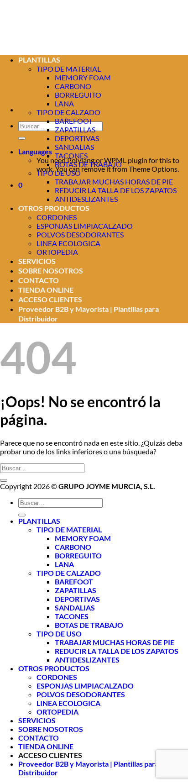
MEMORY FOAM (83, 77)
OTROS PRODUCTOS (53, 208)
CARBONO (73, 546)
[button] (20, 184)
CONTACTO (38, 280)
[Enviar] (22, 138)
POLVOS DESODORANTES (80, 234)
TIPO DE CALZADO (68, 112)
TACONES (71, 155)
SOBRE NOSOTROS (50, 270)
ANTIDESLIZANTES (86, 199)
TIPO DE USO (59, 172)
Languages (35, 151)
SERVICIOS (37, 261)
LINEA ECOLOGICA (68, 243)
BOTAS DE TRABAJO (88, 164)
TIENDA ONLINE (45, 289)
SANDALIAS (74, 146)
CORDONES (57, 217)
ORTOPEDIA (57, 251)
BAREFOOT (74, 120)
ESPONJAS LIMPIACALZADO (85, 225)
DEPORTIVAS (77, 138)
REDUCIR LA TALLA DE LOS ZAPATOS (116, 190)
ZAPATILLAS (75, 129)
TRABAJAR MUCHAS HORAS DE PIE (114, 181)
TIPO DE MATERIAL (69, 529)
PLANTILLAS (39, 520)
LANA (64, 103)
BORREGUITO (78, 94)
